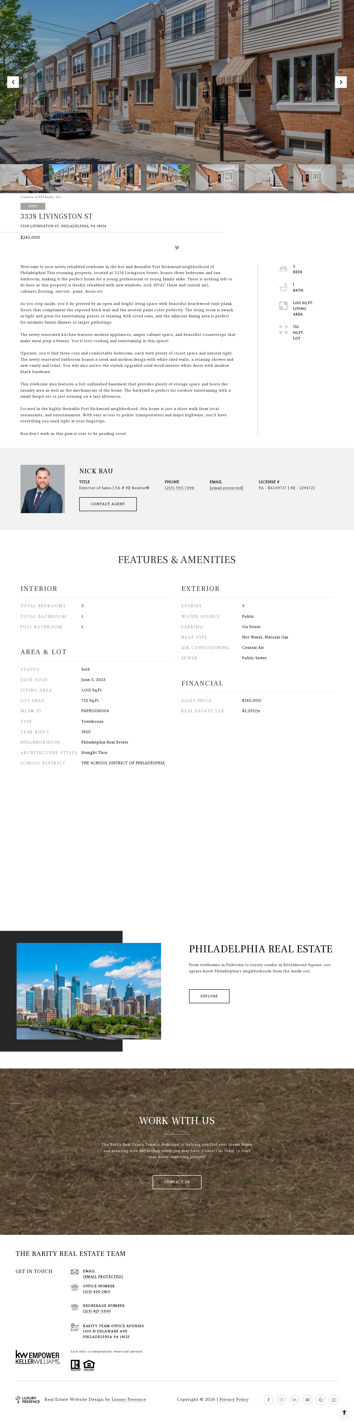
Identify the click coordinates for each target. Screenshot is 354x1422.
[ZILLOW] (333, 1400)
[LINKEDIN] (294, 1400)
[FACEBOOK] (268, 1400)
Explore (209, 996)
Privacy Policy (234, 1399)
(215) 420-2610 (96, 1292)
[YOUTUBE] (307, 1400)
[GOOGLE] (320, 1400)
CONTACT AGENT (108, 504)
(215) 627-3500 (97, 1311)
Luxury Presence (128, 1399)
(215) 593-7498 (179, 488)
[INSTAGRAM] (281, 1400)
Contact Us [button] (177, 1182)
